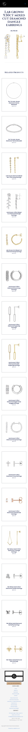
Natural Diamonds (14, 697)
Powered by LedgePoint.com (14, 728)
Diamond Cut (14, 703)
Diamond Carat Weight (14, 708)
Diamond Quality (15, 693)
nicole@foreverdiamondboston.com (15, 716)
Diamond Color (14, 704)
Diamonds (16, 692)
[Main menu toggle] (25, 4)
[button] (24, 36)
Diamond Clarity (14, 706)
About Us (16, 690)
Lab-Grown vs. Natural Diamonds (14, 701)
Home (16, 688)
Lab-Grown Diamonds (14, 699)
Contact (15, 695)
